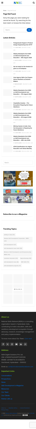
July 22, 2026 (26, 151)
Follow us (18, 289)
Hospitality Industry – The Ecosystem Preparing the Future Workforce (23, 105)
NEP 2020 (25, 262)
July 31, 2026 (26, 132)
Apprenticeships (25, 258)
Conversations (6, 375)
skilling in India (9, 234)
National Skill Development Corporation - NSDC (16, 240)
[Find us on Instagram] (12, 344)
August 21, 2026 (26, 47)
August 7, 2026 (26, 109)
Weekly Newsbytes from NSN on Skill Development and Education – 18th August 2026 (22, 56)
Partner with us (6, 399)
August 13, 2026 (26, 71)
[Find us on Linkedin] (21, 344)
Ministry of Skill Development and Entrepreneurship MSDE (17, 253)
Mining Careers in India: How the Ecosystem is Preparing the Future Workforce (22, 128)
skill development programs (12, 265)
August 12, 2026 (28, 84)
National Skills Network (11, 413)
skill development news (11, 262)
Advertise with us (12, 408)
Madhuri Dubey (18, 84)
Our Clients (5, 395)
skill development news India (13, 248)
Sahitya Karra (18, 60)
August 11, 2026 (27, 97)
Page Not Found (12, 10)
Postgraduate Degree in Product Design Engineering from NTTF (23, 44)
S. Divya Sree (18, 47)
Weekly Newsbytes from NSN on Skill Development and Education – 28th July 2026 (22, 138)
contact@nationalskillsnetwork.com (20, 366)
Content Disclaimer (25, 408)
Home (4, 10)
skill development (10, 244)
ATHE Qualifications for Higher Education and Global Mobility (22, 148)
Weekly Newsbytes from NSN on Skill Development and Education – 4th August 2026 (22, 115)
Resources (5, 389)
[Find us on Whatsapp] (25, 344)
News (3, 382)
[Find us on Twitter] (7, 344)
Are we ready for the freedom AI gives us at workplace (22, 68)
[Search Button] (34, 3)
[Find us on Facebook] (3, 344)
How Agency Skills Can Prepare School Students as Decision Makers (22, 79)
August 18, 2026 (27, 60)
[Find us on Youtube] (16, 344)
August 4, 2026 (27, 120)
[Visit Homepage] (17, 3)
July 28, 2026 (26, 143)
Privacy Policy (4, 410)
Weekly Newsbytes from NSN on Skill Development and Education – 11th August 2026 (22, 92)
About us (3, 408)
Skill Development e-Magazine (12, 385)
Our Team (4, 392)
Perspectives (6, 379)
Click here (28, 338)
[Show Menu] (2, 3)
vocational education (11, 258)
